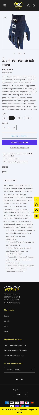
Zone (6, 326)
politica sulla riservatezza (14, 355)
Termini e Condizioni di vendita (15, 350)
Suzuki (6, 316)
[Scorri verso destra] (24, 53)
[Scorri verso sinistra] (14, 53)
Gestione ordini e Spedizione (15, 345)
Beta (6, 331)
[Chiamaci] (36, 199)
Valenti (7, 321)
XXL (28, 118)
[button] (4, 5)
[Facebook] (36, 210)
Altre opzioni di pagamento (19, 148)
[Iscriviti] (32, 369)
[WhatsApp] (36, 204)
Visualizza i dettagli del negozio (16, 162)
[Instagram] (36, 216)
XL (20, 118)
